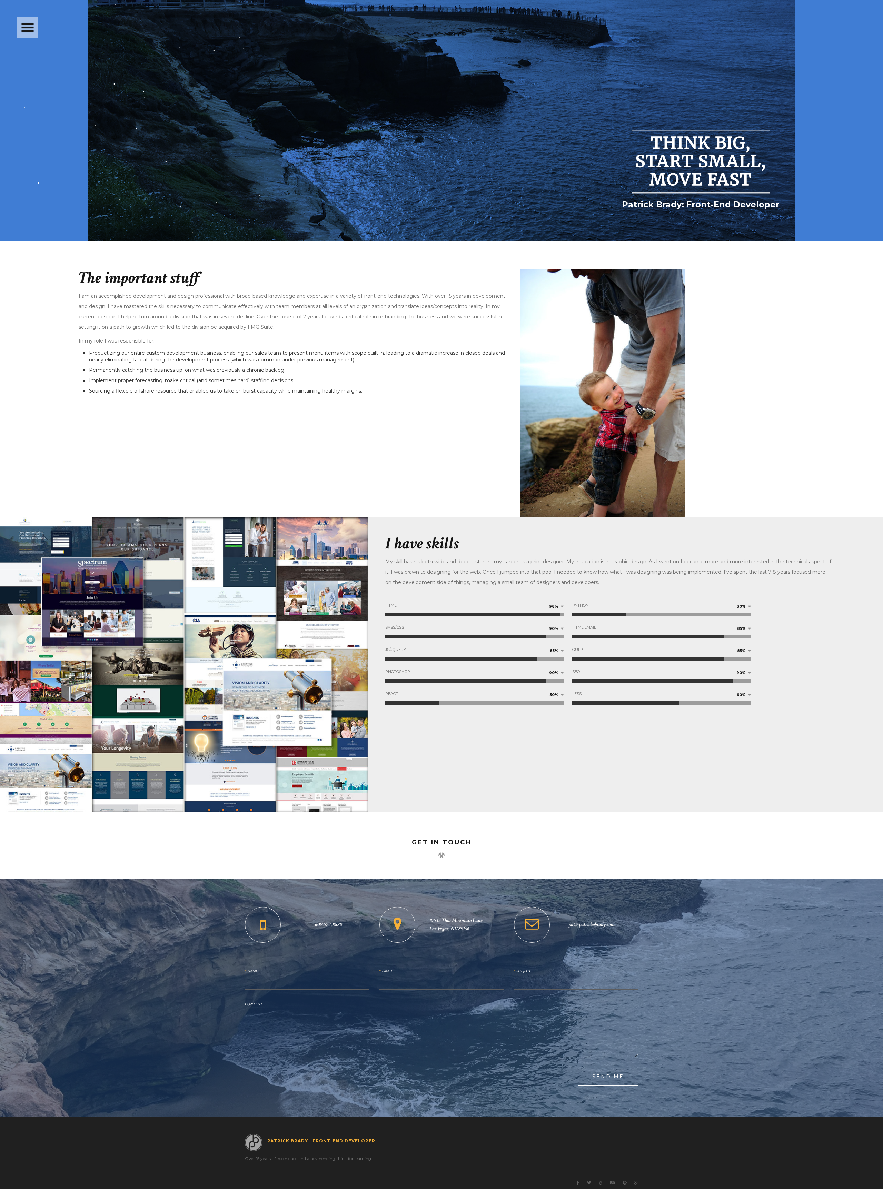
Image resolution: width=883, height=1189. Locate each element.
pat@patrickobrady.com (591, 924)
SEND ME (608, 1076)
